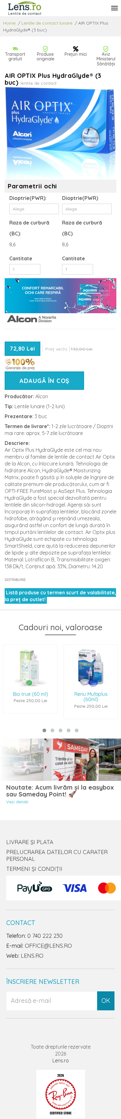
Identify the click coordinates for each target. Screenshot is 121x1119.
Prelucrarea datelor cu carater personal (57, 855)
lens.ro (32, 955)
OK (105, 1000)
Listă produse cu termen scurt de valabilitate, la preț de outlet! (60, 595)
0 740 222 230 (45, 935)
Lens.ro (60, 1060)
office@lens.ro (48, 945)
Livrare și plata (29, 842)
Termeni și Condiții (34, 868)
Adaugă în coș (44, 381)
